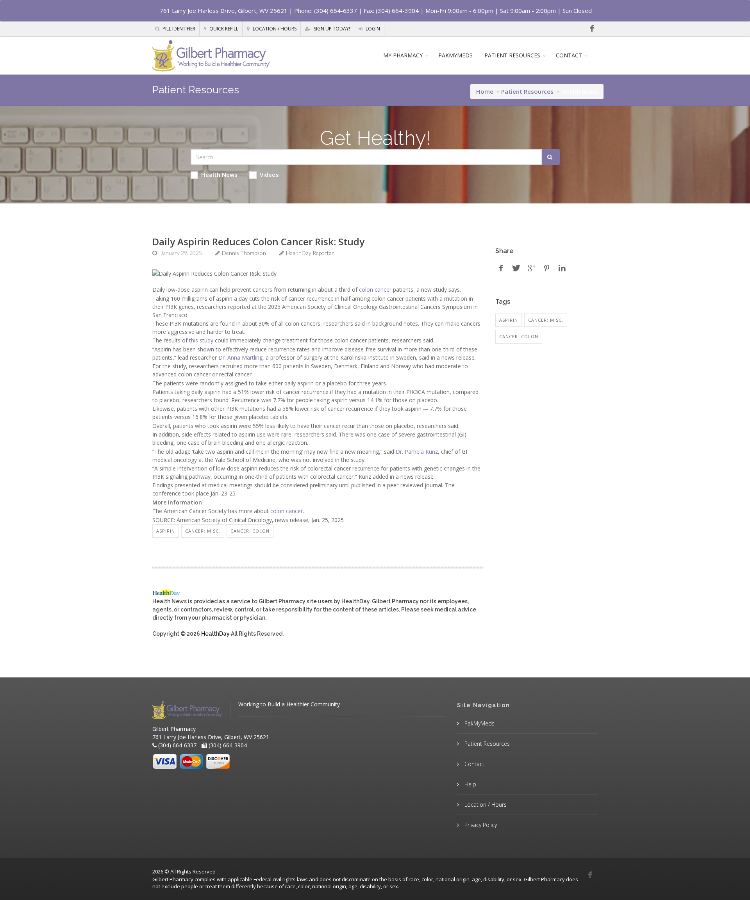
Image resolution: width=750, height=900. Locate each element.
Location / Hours (274, 28)
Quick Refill (223, 28)
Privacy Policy (480, 825)
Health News (219, 174)
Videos (269, 174)
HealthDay (215, 634)
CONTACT (569, 55)
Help (469, 784)
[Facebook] (592, 28)
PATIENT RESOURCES (512, 55)
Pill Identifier (178, 28)
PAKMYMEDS (455, 55)
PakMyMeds (479, 723)
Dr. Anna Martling (240, 357)
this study (201, 340)
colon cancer (375, 289)
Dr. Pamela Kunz (417, 451)
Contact (473, 764)
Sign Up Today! (331, 28)
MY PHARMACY (403, 55)
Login (372, 28)
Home (484, 91)
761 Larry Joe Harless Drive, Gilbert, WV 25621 (224, 10)
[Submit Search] (551, 157)
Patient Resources (527, 91)
